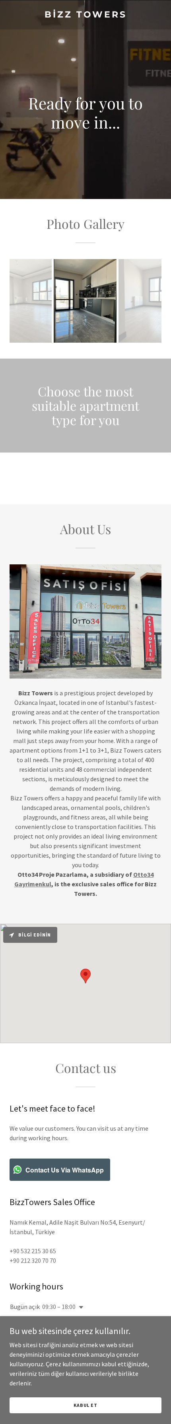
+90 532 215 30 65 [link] (33, 1251)
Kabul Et (85, 1405)
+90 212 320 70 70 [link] (33, 1260)
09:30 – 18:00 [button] (59, 1307)
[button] (79, 1307)
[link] (85, 15)
